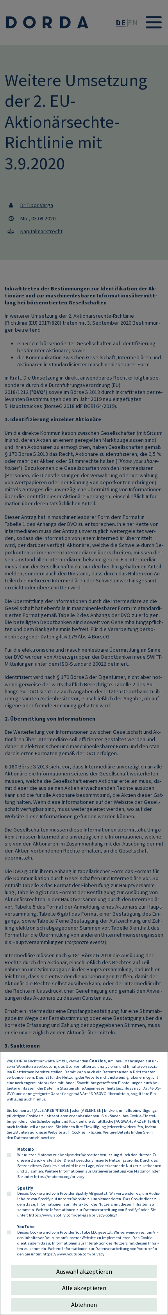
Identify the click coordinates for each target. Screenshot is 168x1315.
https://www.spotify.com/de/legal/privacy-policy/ (73, 1215)
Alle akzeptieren (84, 1288)
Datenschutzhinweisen (34, 1137)
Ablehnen (84, 1304)
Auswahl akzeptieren (84, 1271)
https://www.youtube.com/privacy (73, 1254)
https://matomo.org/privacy (59, 1176)
